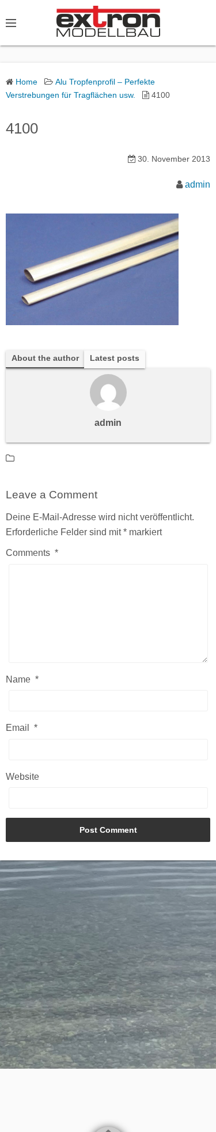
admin (197, 184)
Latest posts (114, 358)
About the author (45, 358)
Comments (32, 553)
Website (22, 777)
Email (21, 728)
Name (22, 679)
